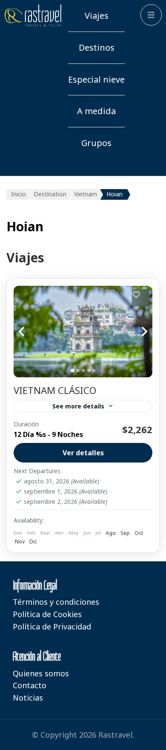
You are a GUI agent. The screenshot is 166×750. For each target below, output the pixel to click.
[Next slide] (135, 331)
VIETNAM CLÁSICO (55, 390)
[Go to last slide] (31, 331)
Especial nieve (96, 79)
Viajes (97, 15)
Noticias (28, 698)
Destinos (96, 47)
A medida (96, 111)
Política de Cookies (47, 614)
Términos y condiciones (56, 602)
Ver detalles (83, 452)
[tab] (72, 370)
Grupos (96, 143)
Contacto (29, 685)
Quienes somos (41, 673)
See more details (78, 406)
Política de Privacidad (52, 626)
